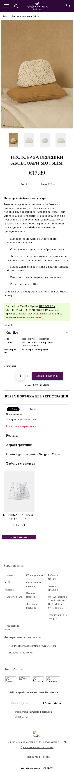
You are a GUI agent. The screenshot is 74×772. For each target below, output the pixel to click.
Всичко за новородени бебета (25, 16)
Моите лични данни (38, 756)
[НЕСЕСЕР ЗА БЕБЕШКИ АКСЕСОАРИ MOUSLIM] (37, 127)
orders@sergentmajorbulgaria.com (37, 645)
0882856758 (27, 652)
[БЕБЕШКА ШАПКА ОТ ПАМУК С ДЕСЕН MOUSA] (19, 511)
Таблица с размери (20, 463)
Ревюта (12, 435)
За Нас (8, 582)
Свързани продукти (21, 426)
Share (14, 409)
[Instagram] (16, 660)
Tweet (33, 409)
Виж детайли (19, 537)
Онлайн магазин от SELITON (37, 768)
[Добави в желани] (65, 364)
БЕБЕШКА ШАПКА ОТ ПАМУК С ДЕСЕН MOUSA (19, 517)
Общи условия (34, 575)
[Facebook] (8, 660)
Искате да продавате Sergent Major (33, 454)
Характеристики (19, 445)
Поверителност (13, 597)
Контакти (9, 589)
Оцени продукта (14, 414)
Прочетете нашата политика (36, 747)
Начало (5, 16)
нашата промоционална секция (37, 313)
